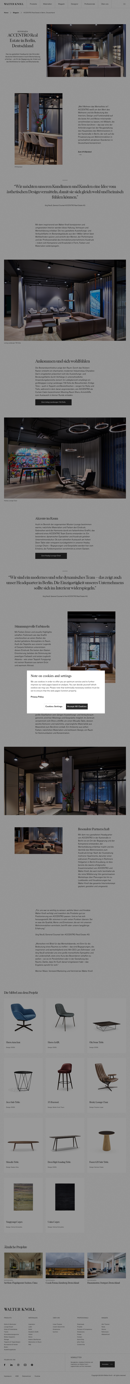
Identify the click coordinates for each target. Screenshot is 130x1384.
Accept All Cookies (76, 706)
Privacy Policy (37, 697)
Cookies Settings (53, 706)
